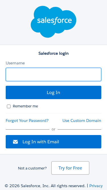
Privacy (96, 185)
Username (15, 63)
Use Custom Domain (81, 120)
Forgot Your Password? (27, 120)
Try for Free (70, 168)
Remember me (25, 106)
